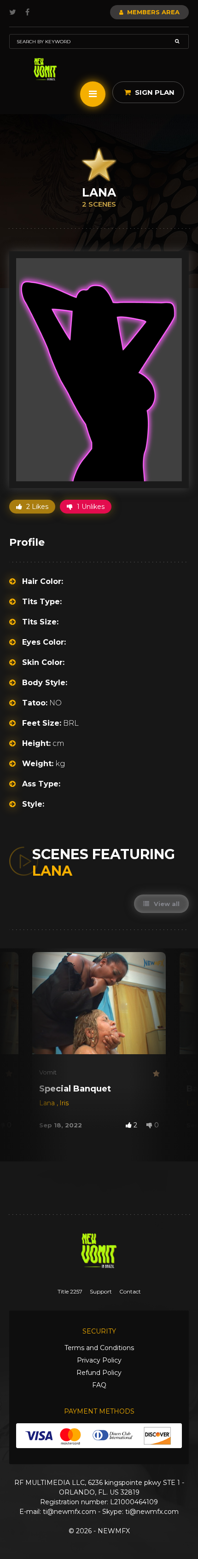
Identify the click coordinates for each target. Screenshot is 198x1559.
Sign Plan (154, 92)
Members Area (152, 12)
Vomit (48, 1072)
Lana (48, 1103)
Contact (130, 1291)
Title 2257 (70, 1291)
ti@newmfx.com (69, 1511)
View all (166, 903)
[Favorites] (9, 1074)
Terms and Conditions (99, 1348)
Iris (64, 1103)
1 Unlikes (90, 506)
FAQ (99, 1385)
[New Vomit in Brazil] (45, 68)
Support (101, 1291)
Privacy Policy (99, 1360)
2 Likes (36, 506)
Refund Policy (99, 1372)
